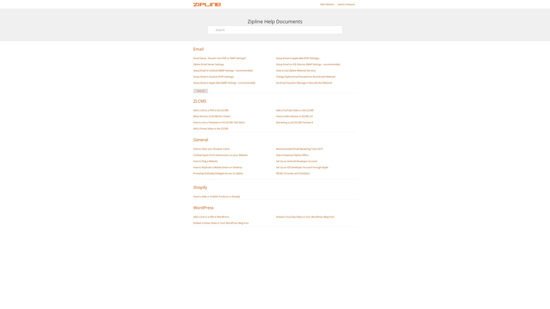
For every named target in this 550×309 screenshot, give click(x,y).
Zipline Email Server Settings (208, 64)
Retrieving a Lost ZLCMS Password (294, 122)
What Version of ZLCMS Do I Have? (211, 116)
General (200, 139)
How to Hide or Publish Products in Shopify (216, 196)
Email (198, 49)
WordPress (203, 207)
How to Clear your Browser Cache (211, 148)
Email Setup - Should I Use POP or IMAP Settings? (219, 58)
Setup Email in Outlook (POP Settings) (213, 76)
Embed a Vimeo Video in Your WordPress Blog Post (221, 223)
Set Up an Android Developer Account (296, 161)
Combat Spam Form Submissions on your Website (220, 155)
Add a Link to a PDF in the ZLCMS (210, 110)
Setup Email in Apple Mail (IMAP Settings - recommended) (224, 82)
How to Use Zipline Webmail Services (296, 70)
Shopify (200, 187)
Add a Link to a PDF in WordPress (211, 216)
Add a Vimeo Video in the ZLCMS (210, 128)
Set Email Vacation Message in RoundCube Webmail (304, 82)
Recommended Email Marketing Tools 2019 (299, 148)
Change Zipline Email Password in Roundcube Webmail (305, 76)
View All (200, 91)
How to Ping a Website (205, 161)
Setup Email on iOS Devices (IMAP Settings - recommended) (308, 64)
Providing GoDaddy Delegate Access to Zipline (218, 173)
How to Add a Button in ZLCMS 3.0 (294, 116)
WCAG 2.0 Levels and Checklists (293, 173)
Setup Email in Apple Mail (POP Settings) (297, 58)
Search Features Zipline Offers (292, 155)
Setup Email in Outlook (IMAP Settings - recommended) (223, 70)
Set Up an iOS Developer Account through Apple (302, 167)
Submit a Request (346, 4)
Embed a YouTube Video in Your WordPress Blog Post (305, 216)
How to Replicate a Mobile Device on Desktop (217, 167)
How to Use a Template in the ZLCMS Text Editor (219, 122)
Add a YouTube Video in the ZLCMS (295, 110)
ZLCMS (199, 101)
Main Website (327, 4)
